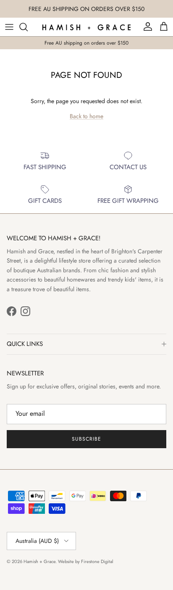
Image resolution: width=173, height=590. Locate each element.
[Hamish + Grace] (86, 27)
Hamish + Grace (39, 561)
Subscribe (86, 439)
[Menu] (9, 27)
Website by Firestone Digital (85, 561)
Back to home (86, 116)
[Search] (27, 27)
